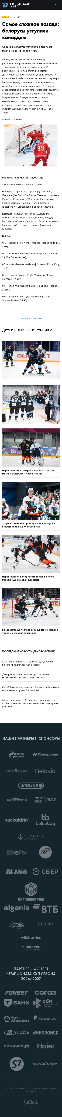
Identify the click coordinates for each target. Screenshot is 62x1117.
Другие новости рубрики (27, 330)
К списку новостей (32, 318)
